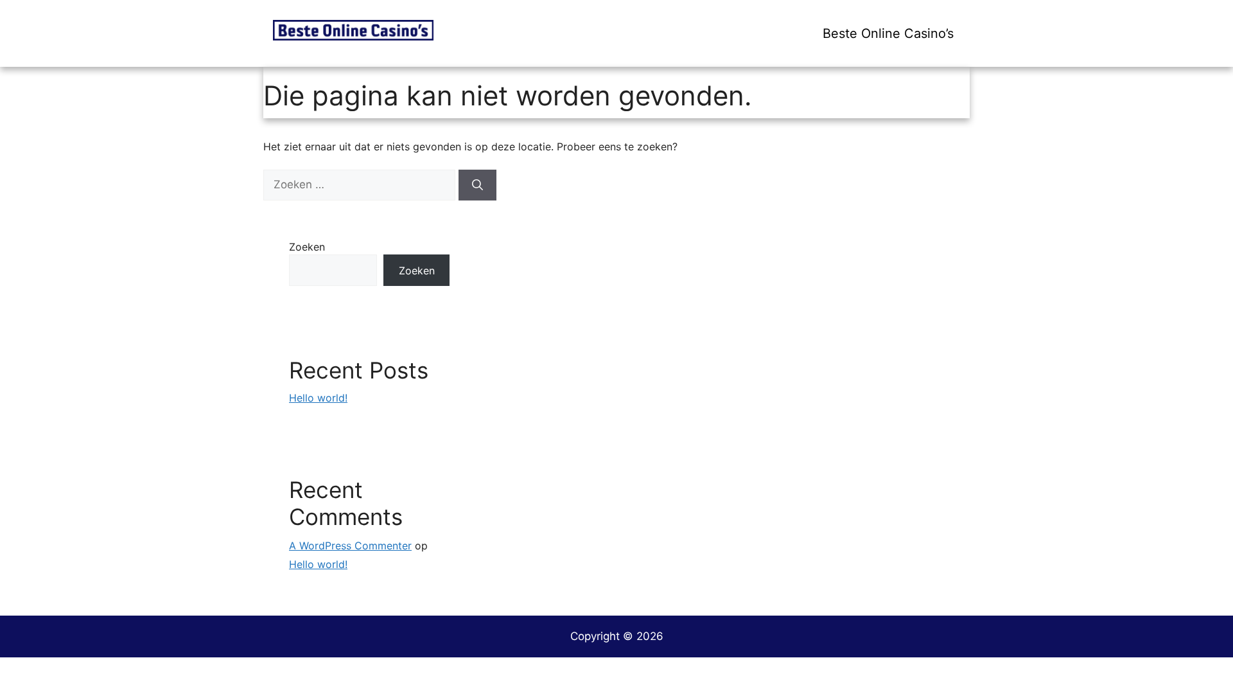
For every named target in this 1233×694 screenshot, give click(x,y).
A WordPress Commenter (350, 545)
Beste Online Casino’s (888, 33)
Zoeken (307, 246)
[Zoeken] (477, 185)
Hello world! (318, 397)
